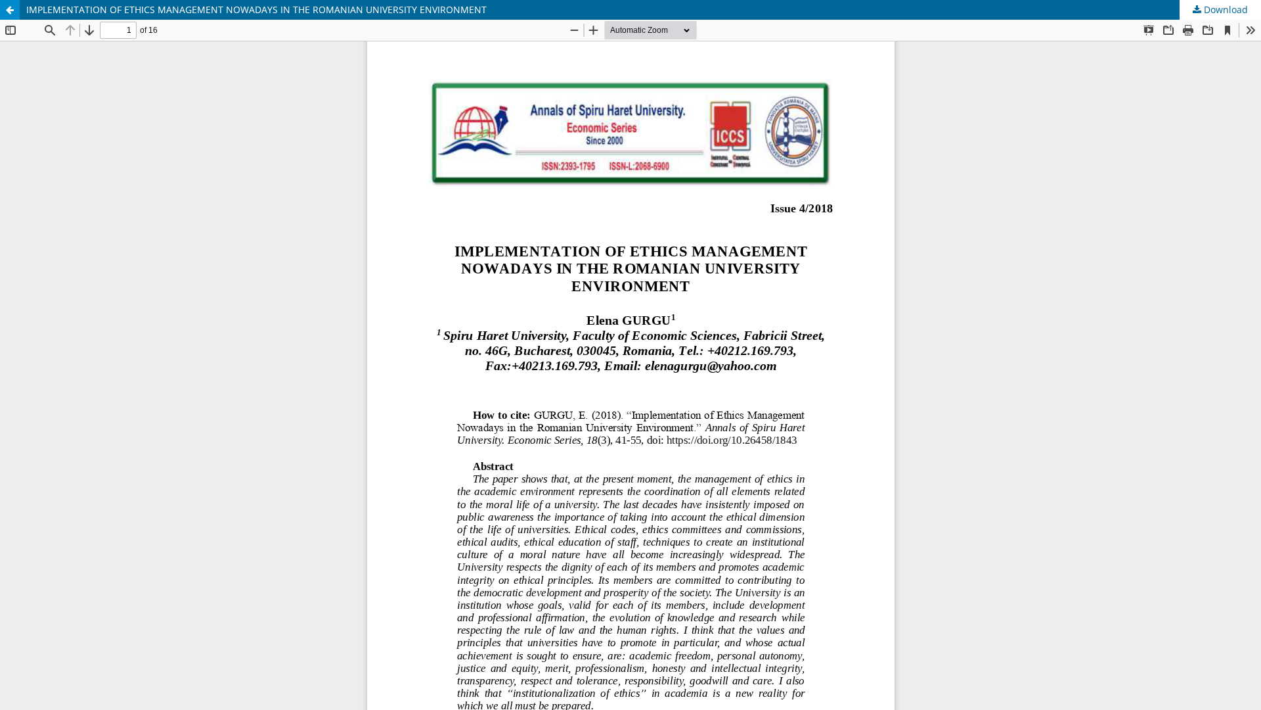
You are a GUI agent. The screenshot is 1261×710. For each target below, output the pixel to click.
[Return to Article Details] (10, 10)
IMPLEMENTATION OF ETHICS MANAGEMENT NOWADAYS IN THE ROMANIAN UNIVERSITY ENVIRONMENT (256, 9)
